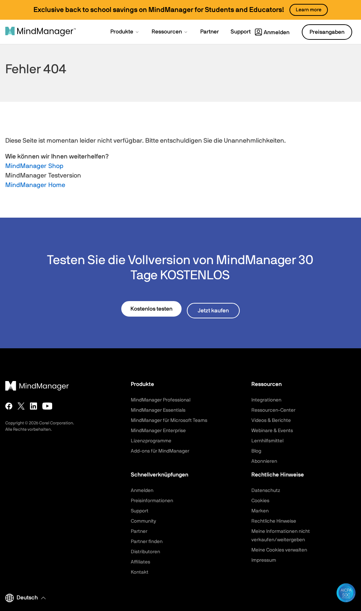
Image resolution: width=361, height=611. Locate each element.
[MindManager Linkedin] (33, 406)
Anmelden (276, 32)
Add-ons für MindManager (160, 451)
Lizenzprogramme (151, 440)
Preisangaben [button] (327, 32)
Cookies (260, 500)
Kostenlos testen (151, 309)
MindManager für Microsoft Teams (169, 420)
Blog (256, 451)
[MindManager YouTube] (47, 406)
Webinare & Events (272, 430)
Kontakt (139, 572)
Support (139, 511)
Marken (260, 511)
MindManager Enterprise (158, 430)
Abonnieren (264, 461)
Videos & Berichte (271, 420)
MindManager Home (35, 185)
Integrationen (266, 400)
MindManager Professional (160, 400)
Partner (139, 531)
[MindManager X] (21, 406)
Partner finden (147, 541)
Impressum (263, 560)
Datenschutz (265, 490)
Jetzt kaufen (213, 310)
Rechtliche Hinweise (273, 521)
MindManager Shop (34, 166)
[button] (125, 32)
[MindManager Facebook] (8, 406)
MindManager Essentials (158, 410)
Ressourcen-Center (273, 410)
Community (143, 521)
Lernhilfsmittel (267, 440)
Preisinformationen (152, 500)
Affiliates (140, 562)
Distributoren (145, 551)
